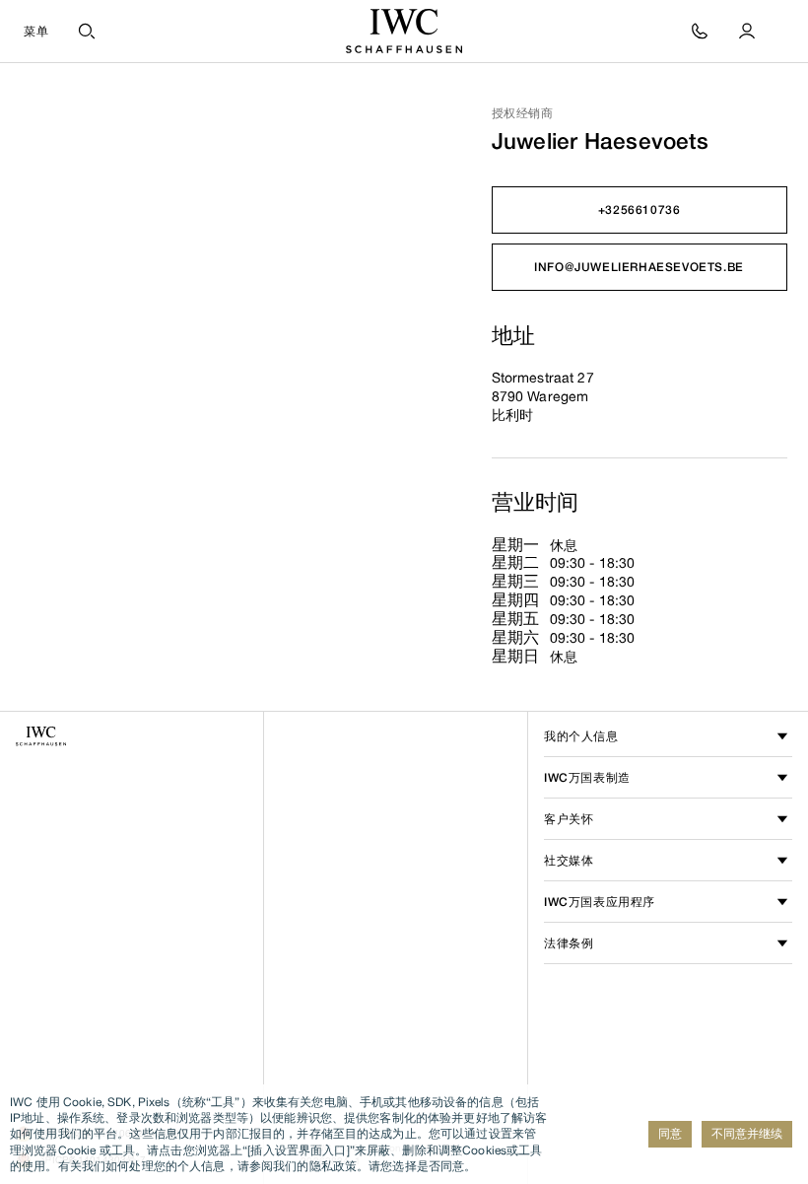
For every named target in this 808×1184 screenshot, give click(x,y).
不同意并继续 (746, 1133)
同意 (670, 1133)
